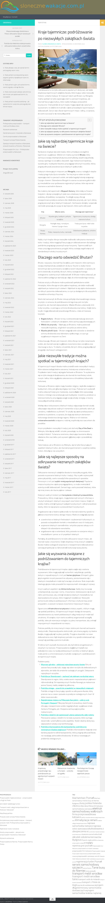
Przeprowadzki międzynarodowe (80, 853)
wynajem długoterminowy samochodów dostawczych (87, 888)
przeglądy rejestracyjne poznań (82, 844)
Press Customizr (23, 901)
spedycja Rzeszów (87, 868)
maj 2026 (8, 208)
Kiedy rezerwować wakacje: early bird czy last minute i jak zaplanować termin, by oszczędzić (17, 94)
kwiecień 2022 (9, 307)
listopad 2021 (9, 331)
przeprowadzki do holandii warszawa (88, 848)
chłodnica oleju (78, 806)
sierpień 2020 (9, 402)
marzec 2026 (9, 213)
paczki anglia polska (90, 840)
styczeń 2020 (9, 435)
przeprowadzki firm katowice (82, 851)
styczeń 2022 (9, 322)
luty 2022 (8, 317)
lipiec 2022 (8, 293)
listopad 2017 (9, 449)
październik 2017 (10, 454)
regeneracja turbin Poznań (89, 861)
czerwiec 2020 (9, 411)
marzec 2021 (9, 369)
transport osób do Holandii (89, 879)
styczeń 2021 (9, 378)
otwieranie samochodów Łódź (91, 834)
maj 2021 (8, 359)
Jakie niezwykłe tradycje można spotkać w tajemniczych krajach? (63, 129)
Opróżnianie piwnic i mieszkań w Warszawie (17, 133)
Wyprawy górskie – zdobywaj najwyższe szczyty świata (63, 664)
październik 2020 (10, 393)
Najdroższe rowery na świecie (9, 829)
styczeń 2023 (9, 265)
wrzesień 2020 (9, 397)
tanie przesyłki (91, 871)
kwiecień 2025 (9, 222)
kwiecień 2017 (9, 482)
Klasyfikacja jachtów (6, 813)
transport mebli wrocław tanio (86, 878)
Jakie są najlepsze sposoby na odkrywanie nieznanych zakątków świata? (66, 132)
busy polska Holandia (91, 803)
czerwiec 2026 (9, 203)
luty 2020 (8, 430)
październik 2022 (10, 279)
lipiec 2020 (8, 407)
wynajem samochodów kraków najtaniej (86, 891)
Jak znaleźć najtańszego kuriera (10, 804)
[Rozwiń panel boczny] (102, 23)
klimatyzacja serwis (86, 820)
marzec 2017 (9, 487)
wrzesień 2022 (9, 284)
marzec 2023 (9, 255)
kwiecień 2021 (9, 364)
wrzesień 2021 (9, 340)
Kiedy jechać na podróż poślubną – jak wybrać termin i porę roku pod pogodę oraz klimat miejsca (17, 104)
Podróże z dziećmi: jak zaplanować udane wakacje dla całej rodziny (67, 715)
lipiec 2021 (8, 350)
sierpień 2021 (9, 345)
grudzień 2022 (9, 269)
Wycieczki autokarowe (10, 129)
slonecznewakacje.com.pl (51, 44)
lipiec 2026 (8, 198)
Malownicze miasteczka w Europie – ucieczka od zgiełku (66, 771)
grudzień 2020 (9, 383)
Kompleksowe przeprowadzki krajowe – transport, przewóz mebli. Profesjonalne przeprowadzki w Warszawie (16, 822)
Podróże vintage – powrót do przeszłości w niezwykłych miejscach (67, 688)
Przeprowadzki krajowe (98, 851)
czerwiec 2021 (9, 355)
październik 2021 (10, 336)
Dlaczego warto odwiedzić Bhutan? (53, 126)
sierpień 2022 (9, 288)
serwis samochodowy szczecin (85, 866)
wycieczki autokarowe (85, 885)
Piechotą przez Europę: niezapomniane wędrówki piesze (85, 771)
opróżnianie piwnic (76, 834)
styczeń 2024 (9, 241)
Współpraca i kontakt (10, 17)
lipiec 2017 (8, 468)
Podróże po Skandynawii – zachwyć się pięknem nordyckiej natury (67, 676)
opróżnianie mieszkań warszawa (96, 832)
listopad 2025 (9, 217)
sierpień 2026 (9, 194)
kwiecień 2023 (9, 251)
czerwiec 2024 (9, 232)
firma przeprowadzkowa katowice (84, 816)
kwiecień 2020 (9, 421)
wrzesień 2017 (9, 459)
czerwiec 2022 (9, 298)
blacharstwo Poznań (83, 797)
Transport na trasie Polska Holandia (14, 140)
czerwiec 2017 (9, 473)
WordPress (9, 901)
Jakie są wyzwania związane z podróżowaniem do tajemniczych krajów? (66, 134)
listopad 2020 (9, 388)
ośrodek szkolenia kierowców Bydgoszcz (86, 838)
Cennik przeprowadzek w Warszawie (14, 136)
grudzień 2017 (9, 445)
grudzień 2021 (9, 326)
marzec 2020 (9, 426)
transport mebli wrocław (87, 873)
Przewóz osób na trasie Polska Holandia (12, 817)
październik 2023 (10, 246)
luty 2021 (8, 374)
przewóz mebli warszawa (88, 859)
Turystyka (42, 23)
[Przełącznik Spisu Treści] (88, 120)
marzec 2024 (9, 236)
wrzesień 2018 (9, 440)
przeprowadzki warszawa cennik (88, 856)
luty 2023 (8, 260)
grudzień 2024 (9, 227)
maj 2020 (8, 416)
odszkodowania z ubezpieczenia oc (88, 830)
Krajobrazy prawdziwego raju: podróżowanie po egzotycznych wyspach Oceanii (46, 773)
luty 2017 (8, 492)
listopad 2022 (9, 274)
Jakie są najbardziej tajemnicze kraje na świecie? (57, 123)
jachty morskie (85, 817)
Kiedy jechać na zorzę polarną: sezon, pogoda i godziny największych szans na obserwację (16, 77)
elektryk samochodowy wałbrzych (87, 810)
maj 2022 (8, 303)
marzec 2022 (9, 312)
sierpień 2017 (9, 464)
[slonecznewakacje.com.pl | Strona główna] (42, 7)
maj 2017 (8, 478)
